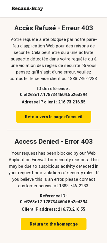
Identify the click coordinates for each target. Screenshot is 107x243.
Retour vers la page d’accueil (53, 116)
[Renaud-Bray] (27, 8)
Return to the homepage (54, 224)
